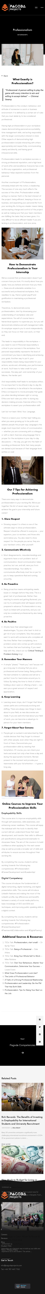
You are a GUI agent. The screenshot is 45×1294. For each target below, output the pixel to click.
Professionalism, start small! (26, 942)
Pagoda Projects (17, 1187)
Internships (22, 35)
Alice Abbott (16, 1128)
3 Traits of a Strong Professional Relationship (24, 980)
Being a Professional (22, 949)
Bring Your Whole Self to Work (27, 956)
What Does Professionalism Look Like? (21, 973)
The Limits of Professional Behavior (20, 976)
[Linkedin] (39, 1034)
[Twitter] (39, 1027)
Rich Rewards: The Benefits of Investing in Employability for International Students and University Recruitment (22, 1120)
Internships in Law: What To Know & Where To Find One (21, 1238)
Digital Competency (12, 878)
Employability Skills (12, 813)
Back (6, 76)
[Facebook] (39, 1019)
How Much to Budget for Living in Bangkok (19, 1181)
